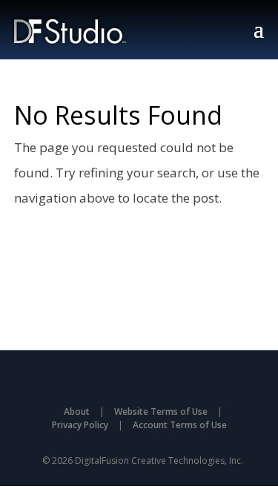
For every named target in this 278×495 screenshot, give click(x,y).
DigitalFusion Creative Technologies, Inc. (159, 460)
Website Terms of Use (161, 411)
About (77, 411)
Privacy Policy (80, 425)
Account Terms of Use (180, 425)
